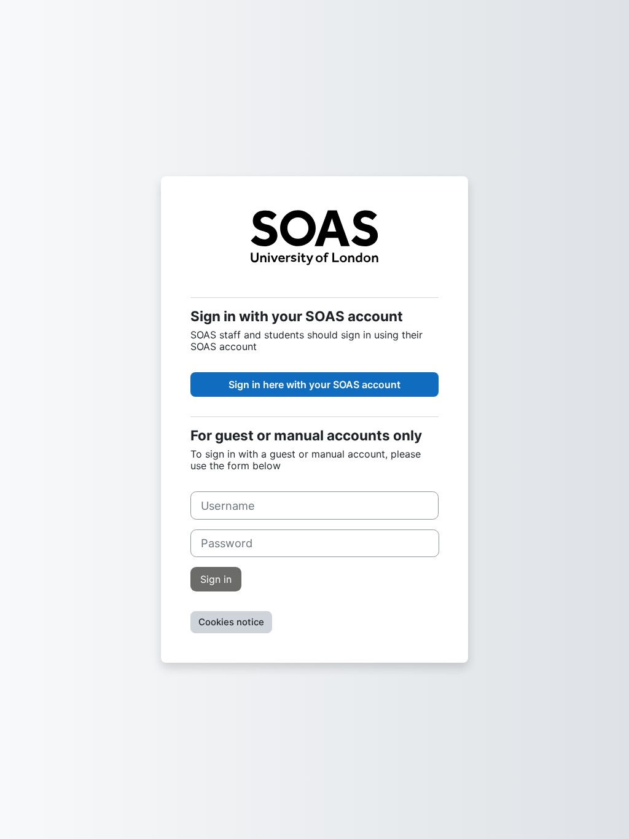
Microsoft (314, 384)
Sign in (216, 579)
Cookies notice (231, 622)
